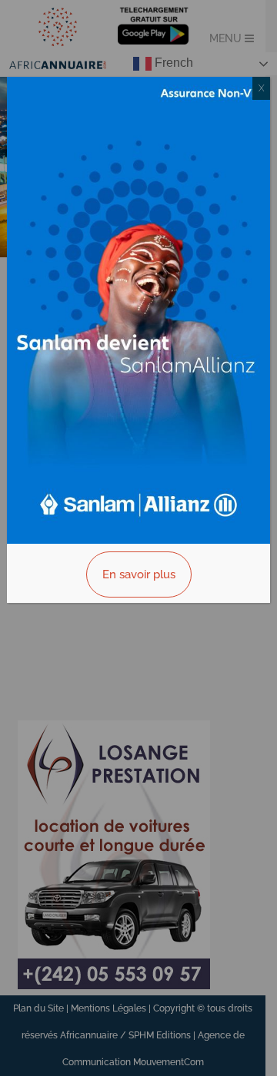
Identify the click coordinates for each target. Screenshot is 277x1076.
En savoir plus (138, 574)
